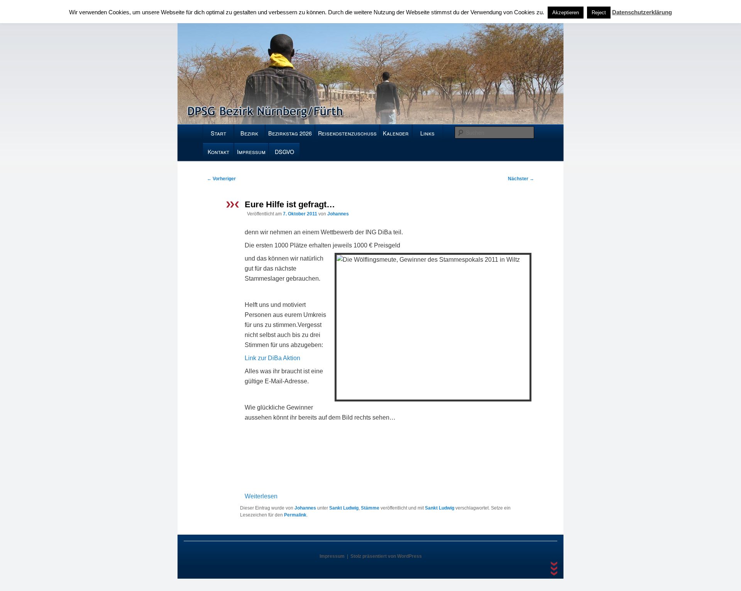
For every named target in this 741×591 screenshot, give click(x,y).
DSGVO (284, 152)
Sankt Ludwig (344, 508)
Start (218, 133)
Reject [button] (599, 12)
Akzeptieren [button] (565, 12)
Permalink (295, 515)
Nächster (521, 178)
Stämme (370, 508)
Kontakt (218, 152)
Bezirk (249, 133)
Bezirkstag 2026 (290, 133)
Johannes (338, 214)
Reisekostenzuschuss (347, 133)
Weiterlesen (261, 496)
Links (427, 133)
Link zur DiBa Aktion (272, 358)
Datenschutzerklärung (642, 12)
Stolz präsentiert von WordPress (386, 556)
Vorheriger (221, 178)
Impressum (251, 152)
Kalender (396, 133)
